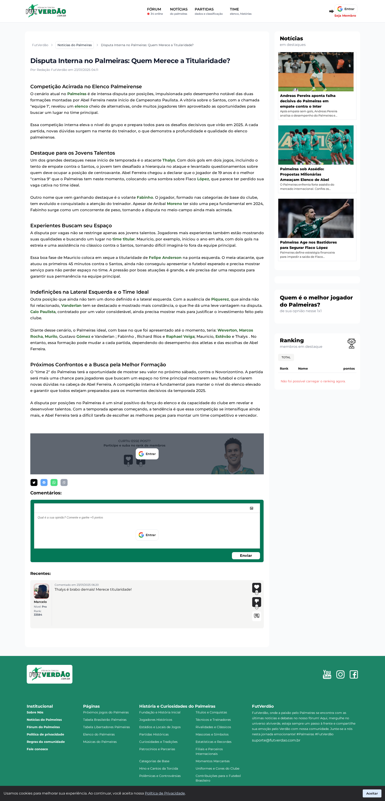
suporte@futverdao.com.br (276, 740)
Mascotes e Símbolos (212, 734)
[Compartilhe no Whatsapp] (54, 482)
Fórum (155, 11)
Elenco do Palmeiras (99, 734)
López (203, 179)
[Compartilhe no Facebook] (44, 482)
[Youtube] (327, 674)
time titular (124, 239)
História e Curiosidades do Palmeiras (177, 706)
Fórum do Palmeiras (43, 727)
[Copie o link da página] (64, 482)
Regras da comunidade (46, 742)
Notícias (179, 11)
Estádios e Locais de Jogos (160, 727)
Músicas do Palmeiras (100, 742)
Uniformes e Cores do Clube (217, 768)
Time (241, 11)
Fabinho (145, 197)
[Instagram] (340, 674)
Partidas (209, 11)
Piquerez (220, 299)
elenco (81, 106)
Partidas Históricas (154, 734)
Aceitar (372, 793)
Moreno (174, 203)
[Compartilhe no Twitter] (34, 482)
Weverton (227, 330)
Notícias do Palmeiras (44, 720)
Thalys (168, 160)
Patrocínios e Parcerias (157, 749)
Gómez (83, 336)
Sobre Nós (35, 712)
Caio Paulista (42, 311)
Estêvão (223, 336)
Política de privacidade (45, 734)
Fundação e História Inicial (159, 712)
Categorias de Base (154, 761)
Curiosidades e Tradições (158, 742)
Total (286, 357)
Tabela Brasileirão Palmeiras (105, 720)
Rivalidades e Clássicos (213, 727)
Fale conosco (37, 749)
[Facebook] (353, 674)
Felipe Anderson (165, 257)
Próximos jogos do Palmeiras (106, 712)
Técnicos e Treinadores (213, 720)
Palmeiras (76, 94)
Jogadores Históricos (155, 720)
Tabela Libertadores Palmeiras (106, 727)
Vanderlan (71, 305)
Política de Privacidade (165, 793)
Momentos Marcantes (213, 761)
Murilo (51, 336)
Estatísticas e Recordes (213, 742)
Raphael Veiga (180, 336)
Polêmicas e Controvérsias (160, 776)
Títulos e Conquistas (211, 712)
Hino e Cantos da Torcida (158, 768)
